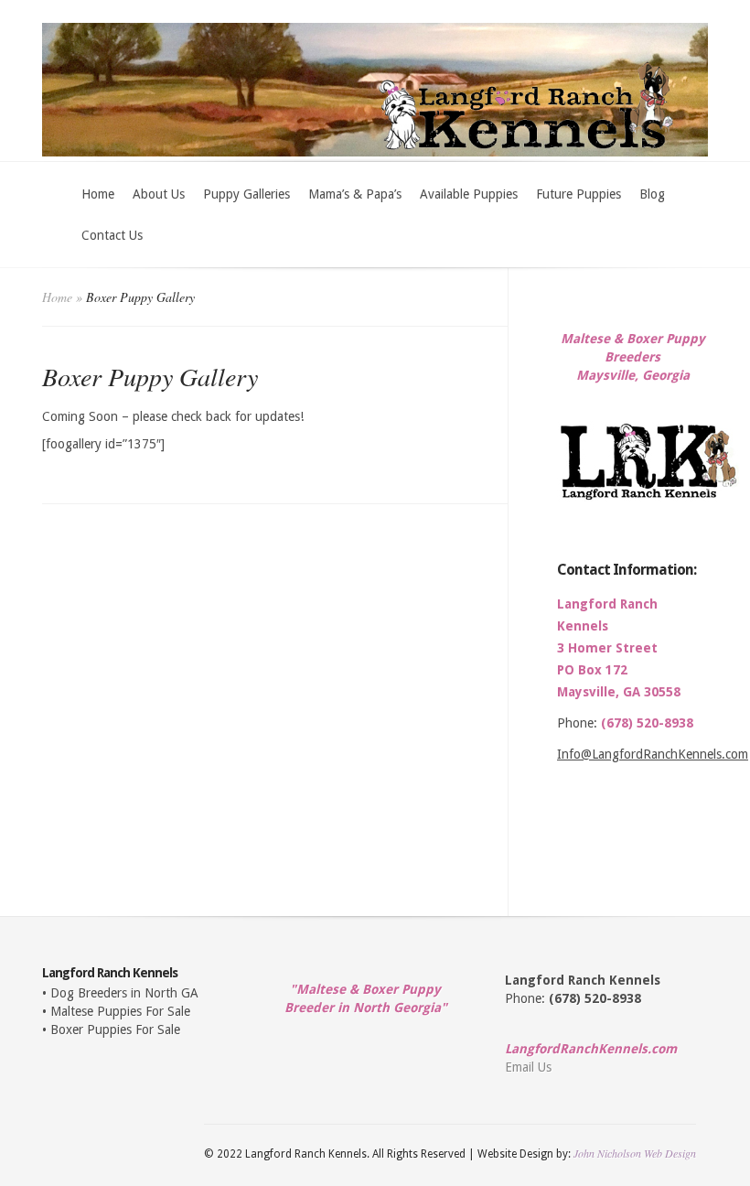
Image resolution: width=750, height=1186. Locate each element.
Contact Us (112, 235)
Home (97, 194)
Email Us (528, 1067)
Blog (652, 194)
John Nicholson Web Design (634, 1153)
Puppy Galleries (246, 194)
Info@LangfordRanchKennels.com (652, 754)
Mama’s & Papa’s (355, 194)
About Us (159, 194)
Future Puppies (578, 194)
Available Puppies (469, 194)
